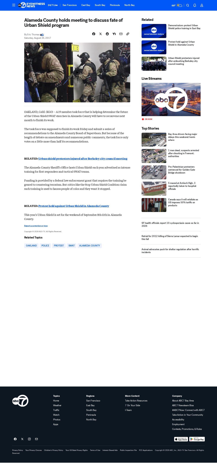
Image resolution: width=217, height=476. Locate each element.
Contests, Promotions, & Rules (187, 429)
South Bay (100, 5)
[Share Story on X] (100, 33)
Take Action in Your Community (187, 415)
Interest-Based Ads (110, 450)
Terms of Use (95, 450)
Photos (56, 419)
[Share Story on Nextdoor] (114, 33)
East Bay (85, 5)
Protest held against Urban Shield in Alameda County (73, 206)
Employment (178, 424)
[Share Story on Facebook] (93, 33)
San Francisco (70, 5)
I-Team (128, 410)
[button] (14, 5)
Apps (55, 424)
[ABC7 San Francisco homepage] (31, 5)
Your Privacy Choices (33, 450)
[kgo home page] (20, 401)
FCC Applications (146, 450)
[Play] (171, 99)
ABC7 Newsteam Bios (183, 405)
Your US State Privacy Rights (77, 450)
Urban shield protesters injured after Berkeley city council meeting (82, 158)
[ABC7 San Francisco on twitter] (22, 439)
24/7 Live (53, 5)
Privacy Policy (17, 450)
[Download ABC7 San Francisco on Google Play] (197, 439)
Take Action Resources (136, 401)
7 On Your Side (132, 405)
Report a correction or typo (36, 225)
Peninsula (115, 5)
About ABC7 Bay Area (183, 401)
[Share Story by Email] (120, 33)
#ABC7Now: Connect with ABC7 (188, 410)
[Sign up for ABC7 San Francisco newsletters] (36, 439)
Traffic (56, 410)
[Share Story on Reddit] (107, 33)
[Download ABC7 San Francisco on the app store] (181, 439)
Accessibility (178, 419)
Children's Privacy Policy (53, 450)
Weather (57, 405)
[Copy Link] (127, 33)
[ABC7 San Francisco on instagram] (29, 439)
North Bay (129, 5)
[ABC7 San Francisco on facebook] (15, 439)
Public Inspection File (128, 450)
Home (56, 401)
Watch (56, 415)
